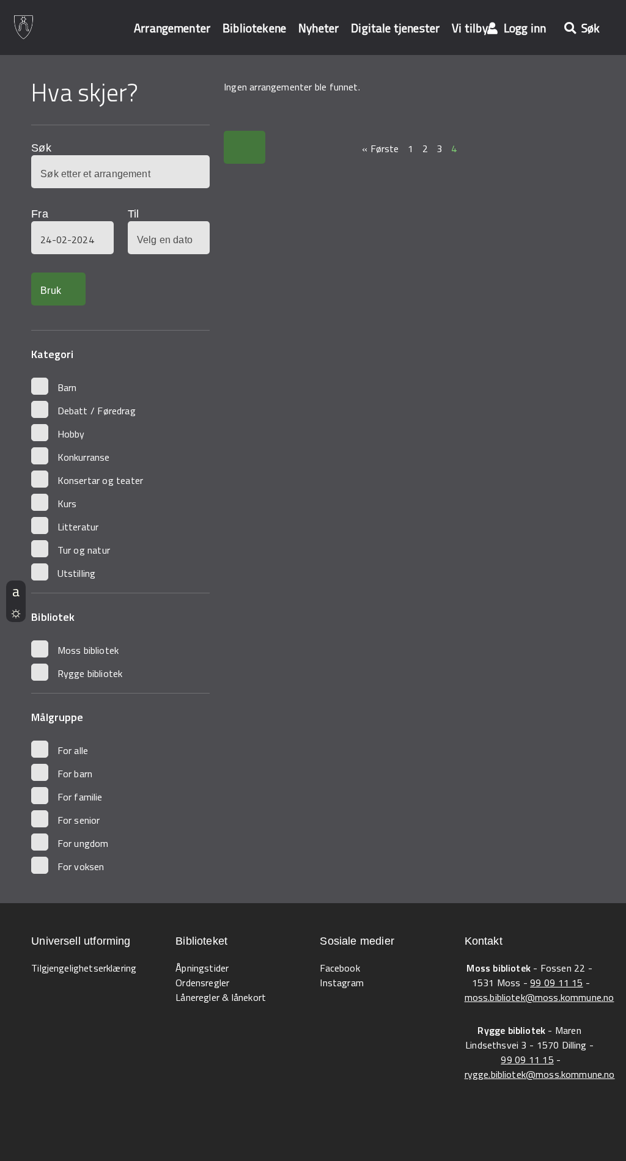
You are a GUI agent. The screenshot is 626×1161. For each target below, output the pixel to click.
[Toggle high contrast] (16, 611)
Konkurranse (83, 457)
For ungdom (83, 843)
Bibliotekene (254, 28)
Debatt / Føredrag (96, 410)
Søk (41, 148)
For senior (78, 820)
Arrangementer (172, 28)
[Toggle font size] (16, 591)
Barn (67, 387)
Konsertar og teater (100, 480)
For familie (80, 796)
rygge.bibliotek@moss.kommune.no (540, 1074)
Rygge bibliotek (90, 673)
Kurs (67, 503)
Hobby (71, 434)
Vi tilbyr (472, 28)
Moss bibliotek (88, 650)
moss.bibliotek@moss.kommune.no (539, 997)
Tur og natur (83, 550)
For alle (73, 750)
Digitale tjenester (395, 28)
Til (133, 214)
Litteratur (78, 526)
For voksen (81, 866)
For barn (75, 773)
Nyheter (318, 28)
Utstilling (76, 573)
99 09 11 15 (556, 982)
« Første (380, 148)
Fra (39, 214)
